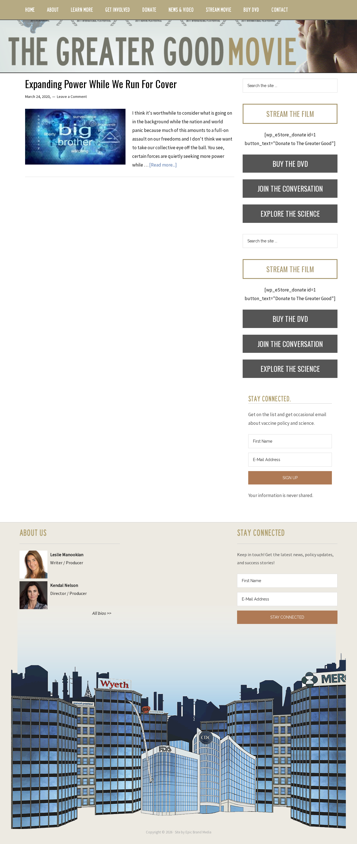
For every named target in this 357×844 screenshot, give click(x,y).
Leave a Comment (72, 96)
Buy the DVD (290, 163)
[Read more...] (163, 165)
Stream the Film (290, 113)
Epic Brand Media (198, 832)
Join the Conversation (290, 188)
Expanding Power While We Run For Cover (101, 83)
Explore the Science (290, 213)
